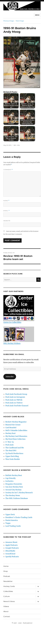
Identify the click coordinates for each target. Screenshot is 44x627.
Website (6, 221)
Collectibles (8, 591)
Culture (6, 596)
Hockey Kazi (10, 433)
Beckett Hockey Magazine (16, 422)
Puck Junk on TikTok (13, 400)
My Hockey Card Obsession (16, 436)
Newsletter (7, 581)
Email (6, 211)
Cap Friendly (10, 478)
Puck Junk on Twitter (14, 403)
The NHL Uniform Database (16, 498)
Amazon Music (11, 542)
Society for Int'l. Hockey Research (19, 493)
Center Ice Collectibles (12, 322)
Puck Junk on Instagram (15, 397)
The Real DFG (10, 450)
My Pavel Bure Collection (15, 439)
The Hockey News (12, 495)
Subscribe (10, 377)
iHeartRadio (10, 551)
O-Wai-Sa (9, 442)
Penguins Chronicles (13, 484)
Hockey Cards (9, 586)
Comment (8, 170)
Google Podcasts (12, 548)
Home (5, 566)
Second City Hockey (13, 490)
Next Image (20, 21)
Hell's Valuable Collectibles (16, 430)
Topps (7, 523)
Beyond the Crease (12, 425)
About (5, 611)
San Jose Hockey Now (14, 487)
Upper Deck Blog (12, 456)
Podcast (6, 576)
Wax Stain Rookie (12, 459)
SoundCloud (10, 554)
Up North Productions (14, 453)
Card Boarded (10, 428)
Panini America (11, 520)
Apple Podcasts (11, 545)
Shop (5, 571)
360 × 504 (17, 145)
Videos (6, 606)
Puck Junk (9, 445)
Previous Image (8, 21)
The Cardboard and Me (14, 448)
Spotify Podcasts (12, 557)
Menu (37, 15)
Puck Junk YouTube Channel (16, 406)
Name (6, 201)
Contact (6, 616)
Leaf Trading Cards (13, 526)
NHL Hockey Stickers (11, 343)
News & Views (9, 601)
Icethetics (9, 481)
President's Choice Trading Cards (18, 517)
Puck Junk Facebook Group (16, 394)
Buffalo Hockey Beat (13, 475)
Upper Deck (10, 514)
